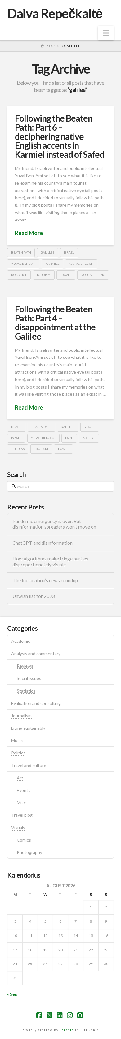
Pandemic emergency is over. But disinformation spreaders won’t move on (54, 524)
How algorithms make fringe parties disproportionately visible (50, 561)
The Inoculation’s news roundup (45, 580)
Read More (29, 233)
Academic (20, 641)
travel (65, 275)
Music (17, 740)
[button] (106, 33)
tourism (44, 275)
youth (89, 427)
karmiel (52, 263)
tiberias (18, 449)
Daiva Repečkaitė (54, 13)
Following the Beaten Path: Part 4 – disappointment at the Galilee (55, 322)
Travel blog (22, 815)
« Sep (12, 994)
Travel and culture (28, 765)
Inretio (67, 1030)
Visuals (18, 827)
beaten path (21, 252)
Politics (18, 752)
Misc (21, 802)
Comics (24, 840)
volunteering (93, 275)
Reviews (25, 665)
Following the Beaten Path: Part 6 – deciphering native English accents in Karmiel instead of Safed (59, 136)
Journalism (21, 715)
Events (23, 790)
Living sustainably (28, 728)
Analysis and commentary (35, 653)
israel (69, 252)
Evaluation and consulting (36, 703)
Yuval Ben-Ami (23, 263)
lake (69, 438)
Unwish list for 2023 (33, 596)
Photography (29, 852)
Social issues (29, 678)
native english (81, 263)
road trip (19, 275)
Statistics (26, 690)
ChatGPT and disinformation (42, 543)
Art (20, 777)
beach (16, 427)
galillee (47, 252)
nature (89, 438)
